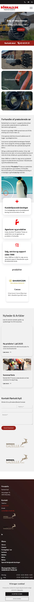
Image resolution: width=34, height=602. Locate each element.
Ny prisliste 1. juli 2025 (13, 343)
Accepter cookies (17, 594)
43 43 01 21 (25, 43)
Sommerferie (9, 375)
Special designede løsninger (10, 562)
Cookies (1, 578)
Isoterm (4, 552)
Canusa (3, 547)
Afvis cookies (17, 598)
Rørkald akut (10, 43)
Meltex (3, 554)
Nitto (3, 557)
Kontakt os (21, 29)
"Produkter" (15, 166)
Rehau (3, 559)
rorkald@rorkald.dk (7, 511)
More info (20, 590)
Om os (11, 29)
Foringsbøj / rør (6, 549)
